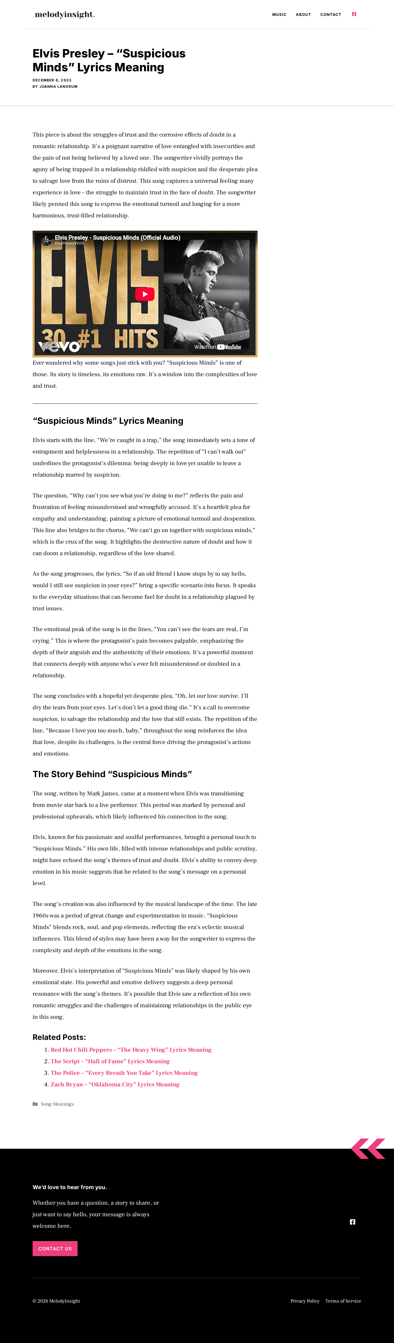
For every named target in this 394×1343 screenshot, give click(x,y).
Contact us (55, 1248)
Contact (331, 14)
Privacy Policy (305, 1301)
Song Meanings (57, 1104)
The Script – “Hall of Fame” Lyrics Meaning (110, 1061)
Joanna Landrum (59, 86)
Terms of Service (343, 1301)
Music (279, 14)
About (303, 14)
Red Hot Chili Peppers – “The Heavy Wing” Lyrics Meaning (131, 1050)
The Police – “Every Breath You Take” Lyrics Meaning (124, 1073)
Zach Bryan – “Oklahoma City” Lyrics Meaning (115, 1084)
